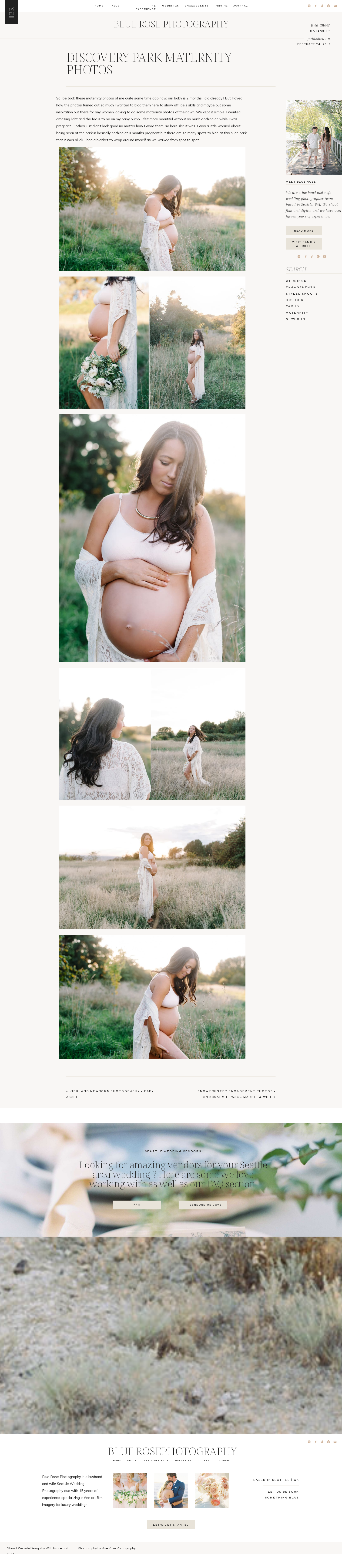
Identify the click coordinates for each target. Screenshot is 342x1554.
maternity (320, 30)
